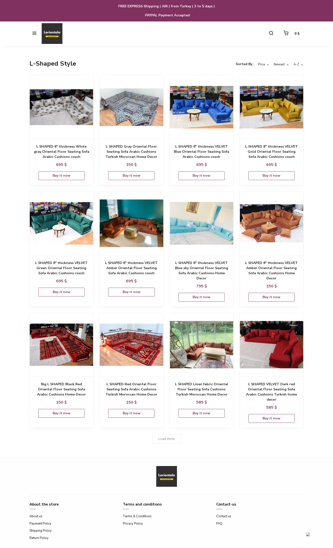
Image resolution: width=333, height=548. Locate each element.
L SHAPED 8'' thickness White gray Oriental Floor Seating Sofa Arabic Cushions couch (61, 151)
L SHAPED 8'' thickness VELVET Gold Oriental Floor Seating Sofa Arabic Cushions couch (271, 151)
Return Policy (39, 538)
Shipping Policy (40, 530)
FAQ (219, 523)
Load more (166, 438)
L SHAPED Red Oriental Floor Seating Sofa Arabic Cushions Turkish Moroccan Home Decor (131, 389)
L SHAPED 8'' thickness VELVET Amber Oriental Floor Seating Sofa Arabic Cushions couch (131, 268)
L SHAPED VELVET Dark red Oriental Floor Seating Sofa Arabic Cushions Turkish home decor (271, 392)
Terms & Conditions (137, 516)
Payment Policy (40, 523)
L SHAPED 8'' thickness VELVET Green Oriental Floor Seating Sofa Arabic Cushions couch (61, 268)
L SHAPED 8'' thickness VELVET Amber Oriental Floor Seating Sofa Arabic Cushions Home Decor (271, 271)
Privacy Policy (133, 523)
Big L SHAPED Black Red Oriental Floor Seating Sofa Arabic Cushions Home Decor (61, 389)
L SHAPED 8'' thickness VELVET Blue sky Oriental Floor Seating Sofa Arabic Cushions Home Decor (201, 271)
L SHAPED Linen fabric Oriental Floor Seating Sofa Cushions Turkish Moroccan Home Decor (201, 389)
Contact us (223, 516)
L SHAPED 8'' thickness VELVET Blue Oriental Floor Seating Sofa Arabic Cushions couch (201, 151)
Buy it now (61, 175)
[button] (34, 34)
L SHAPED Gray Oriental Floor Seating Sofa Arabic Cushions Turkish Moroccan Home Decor (131, 151)
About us (35, 516)
